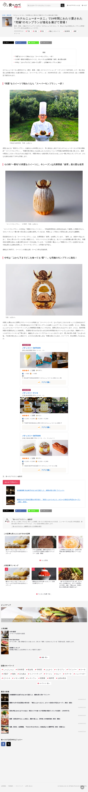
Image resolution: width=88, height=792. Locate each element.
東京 (42, 31)
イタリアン (60, 669)
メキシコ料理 (19, 678)
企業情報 (3, 786)
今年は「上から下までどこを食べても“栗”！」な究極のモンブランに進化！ (38, 62)
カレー (58, 674)
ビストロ (6, 678)
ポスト (7, 42)
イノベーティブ (36, 674)
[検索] (62, 5)
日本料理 (20, 669)
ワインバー (72, 669)
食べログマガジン (12, 5)
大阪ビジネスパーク (54, 31)
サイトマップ (19, 786)
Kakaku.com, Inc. (64, 786)
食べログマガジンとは (73, 5)
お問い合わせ (28, 786)
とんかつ (48, 669)
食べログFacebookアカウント (3, 744)
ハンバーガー (80, 674)
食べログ (84, 5)
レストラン (32, 678)
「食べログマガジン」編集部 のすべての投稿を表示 (26, 526)
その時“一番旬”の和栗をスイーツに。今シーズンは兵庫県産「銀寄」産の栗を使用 (40, 59)
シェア (19, 42)
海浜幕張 (67, 31)
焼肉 (14, 674)
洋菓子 (5, 674)
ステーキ (68, 674)
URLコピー (46, 42)
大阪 (35, 31)
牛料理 (39, 669)
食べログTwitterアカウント (8, 744)
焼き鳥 (30, 669)
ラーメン (48, 674)
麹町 (75, 31)
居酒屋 (42, 678)
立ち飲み (22, 674)
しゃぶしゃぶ (8, 669)
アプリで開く (36, 382)
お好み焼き (62, 678)
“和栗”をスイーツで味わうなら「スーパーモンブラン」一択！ (34, 56)
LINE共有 (32, 42)
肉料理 (51, 678)
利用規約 (10, 786)
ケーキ (18, 33)
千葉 (28, 31)
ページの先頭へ (82, 787)
